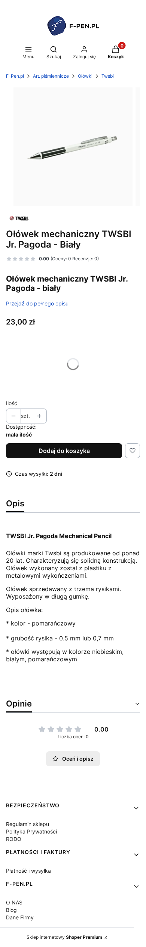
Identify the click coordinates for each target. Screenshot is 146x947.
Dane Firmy (20, 917)
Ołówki (85, 76)
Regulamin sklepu (27, 824)
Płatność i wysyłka (28, 870)
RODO (13, 839)
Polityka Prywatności (31, 831)
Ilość (11, 403)
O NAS (14, 902)
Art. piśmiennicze (51, 76)
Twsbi (107, 76)
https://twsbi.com (31, 686)
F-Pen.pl (15, 76)
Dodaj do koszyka (64, 450)
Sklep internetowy (64, 937)
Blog (11, 910)
